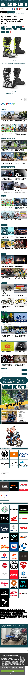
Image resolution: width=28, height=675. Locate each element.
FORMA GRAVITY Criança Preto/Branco (14, 93)
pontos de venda (18, 12)
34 (7, 32)
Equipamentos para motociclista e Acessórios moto (12, 611)
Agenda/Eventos (12, 609)
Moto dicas (3, 311)
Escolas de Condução (6, 617)
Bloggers (20, 617)
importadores (17, 13)
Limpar (2, 26)
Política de (12, 673)
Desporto (3, 254)
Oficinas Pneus (7, 614)
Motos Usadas (4, 609)
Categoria (8, 29)
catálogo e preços (11, 12)
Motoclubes (14, 617)
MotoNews (3, 109)
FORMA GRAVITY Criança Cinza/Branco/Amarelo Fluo (13, 63)
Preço (2, 32)
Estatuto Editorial (15, 655)
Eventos (3, 340)
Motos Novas (20, 609)
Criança (14, 29)
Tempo (22, 29)
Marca (2, 29)
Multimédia (3, 225)
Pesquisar (24, 370)
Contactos (3, 655)
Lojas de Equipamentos (17, 614)
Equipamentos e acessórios (7, 167)
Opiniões (3, 196)
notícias (22, 13)
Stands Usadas (17, 612)
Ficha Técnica (8, 655)
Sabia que (3, 282)
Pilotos (24, 617)
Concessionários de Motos (7, 612)
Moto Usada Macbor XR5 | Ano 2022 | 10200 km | (13, 626)
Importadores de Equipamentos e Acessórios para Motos (14, 615)
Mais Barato (19, 26)
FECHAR (12, 671)
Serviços (3, 618)
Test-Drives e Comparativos (7, 138)
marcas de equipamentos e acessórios (7, 13)
